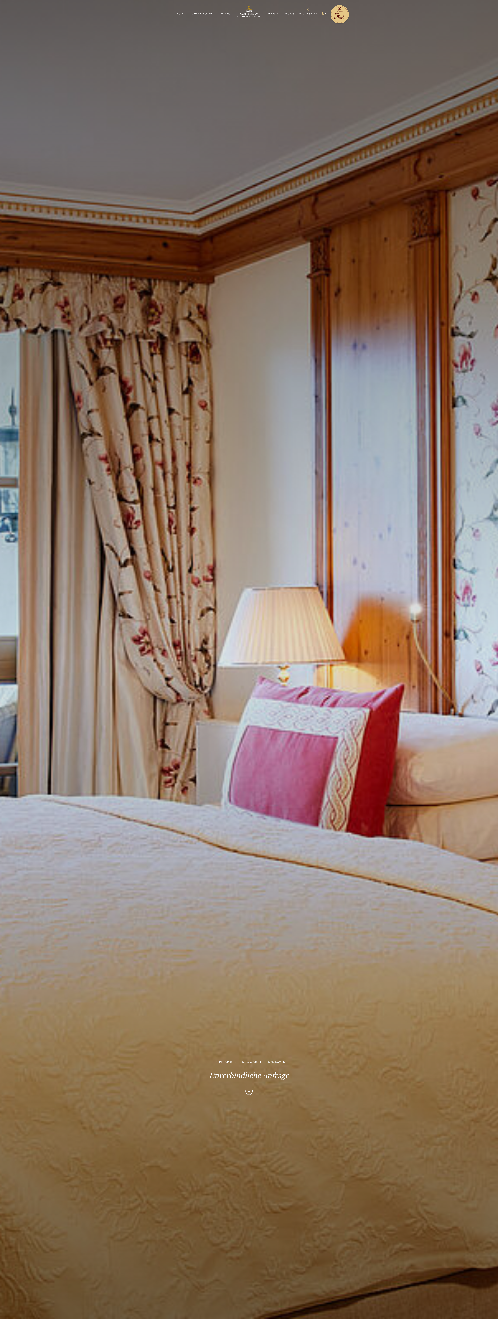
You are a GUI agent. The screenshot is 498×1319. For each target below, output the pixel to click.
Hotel (181, 13)
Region (289, 13)
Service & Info (308, 13)
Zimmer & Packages (201, 13)
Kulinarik (274, 13)
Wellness (224, 13)
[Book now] (339, 15)
